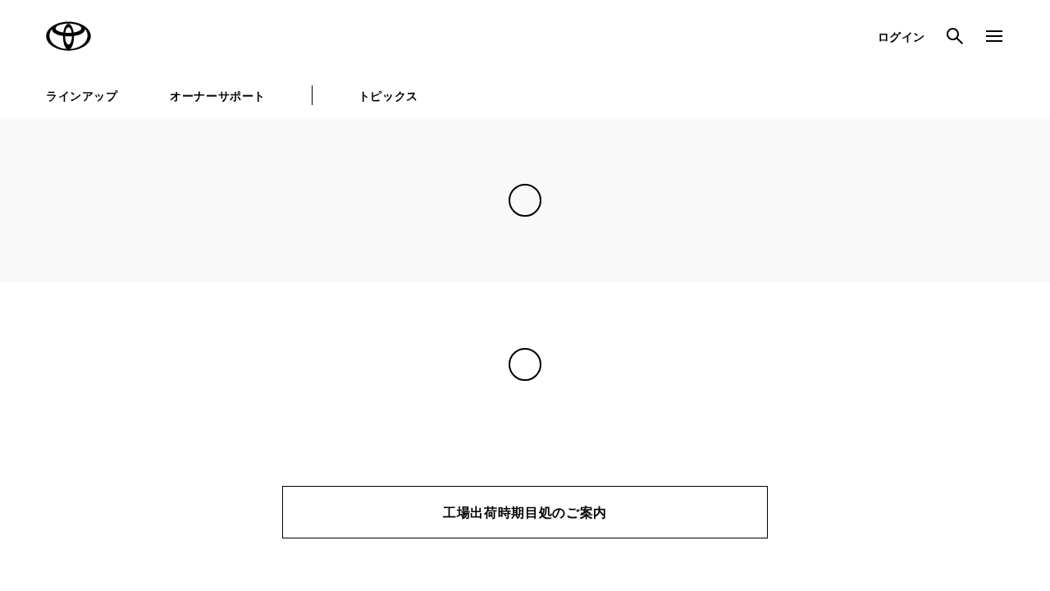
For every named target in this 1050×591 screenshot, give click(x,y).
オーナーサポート (217, 96)
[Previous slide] (39, 318)
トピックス (388, 96)
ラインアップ (81, 96)
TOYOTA (68, 36)
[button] (459, 503)
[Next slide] (1010, 318)
